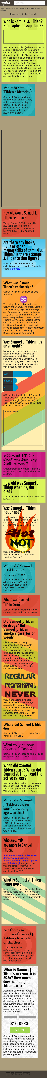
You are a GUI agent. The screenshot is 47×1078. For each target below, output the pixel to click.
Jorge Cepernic (29, 860)
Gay (6, 373)
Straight (8, 380)
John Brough (14, 863)
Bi (5, 387)
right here (15, 269)
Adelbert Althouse (12, 855)
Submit (20, 1030)
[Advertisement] (21, 168)
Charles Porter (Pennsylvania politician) (20, 856)
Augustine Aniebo (12, 860)
